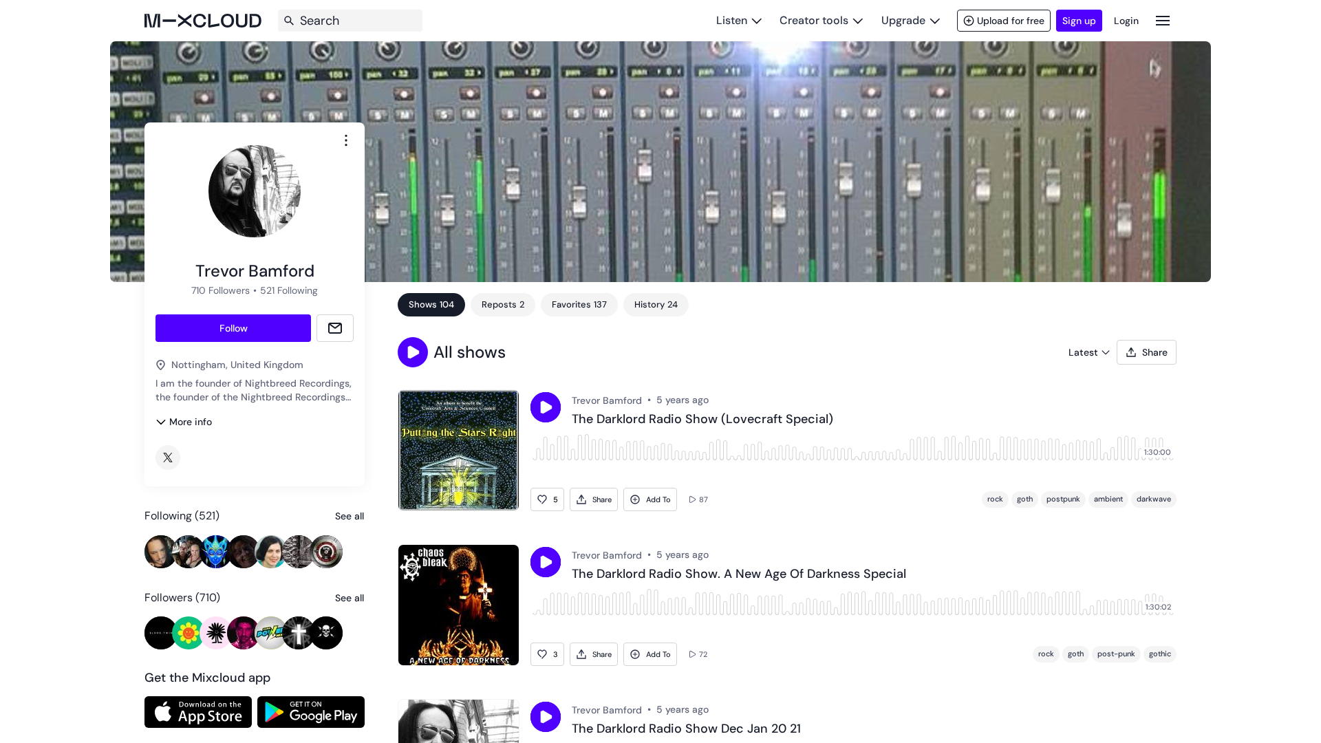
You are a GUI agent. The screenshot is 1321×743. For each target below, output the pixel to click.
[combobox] (346, 140)
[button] (413, 352)
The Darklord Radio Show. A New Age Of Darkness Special (739, 574)
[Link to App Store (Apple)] (198, 712)
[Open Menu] (1162, 20)
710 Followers (220, 290)
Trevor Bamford (607, 400)
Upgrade (903, 20)
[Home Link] (202, 21)
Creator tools (814, 20)
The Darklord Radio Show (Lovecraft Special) (702, 420)
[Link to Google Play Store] (311, 712)
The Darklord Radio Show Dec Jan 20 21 (686, 729)
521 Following (289, 290)
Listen (731, 20)
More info (190, 422)
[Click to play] (545, 407)
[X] (167, 457)
